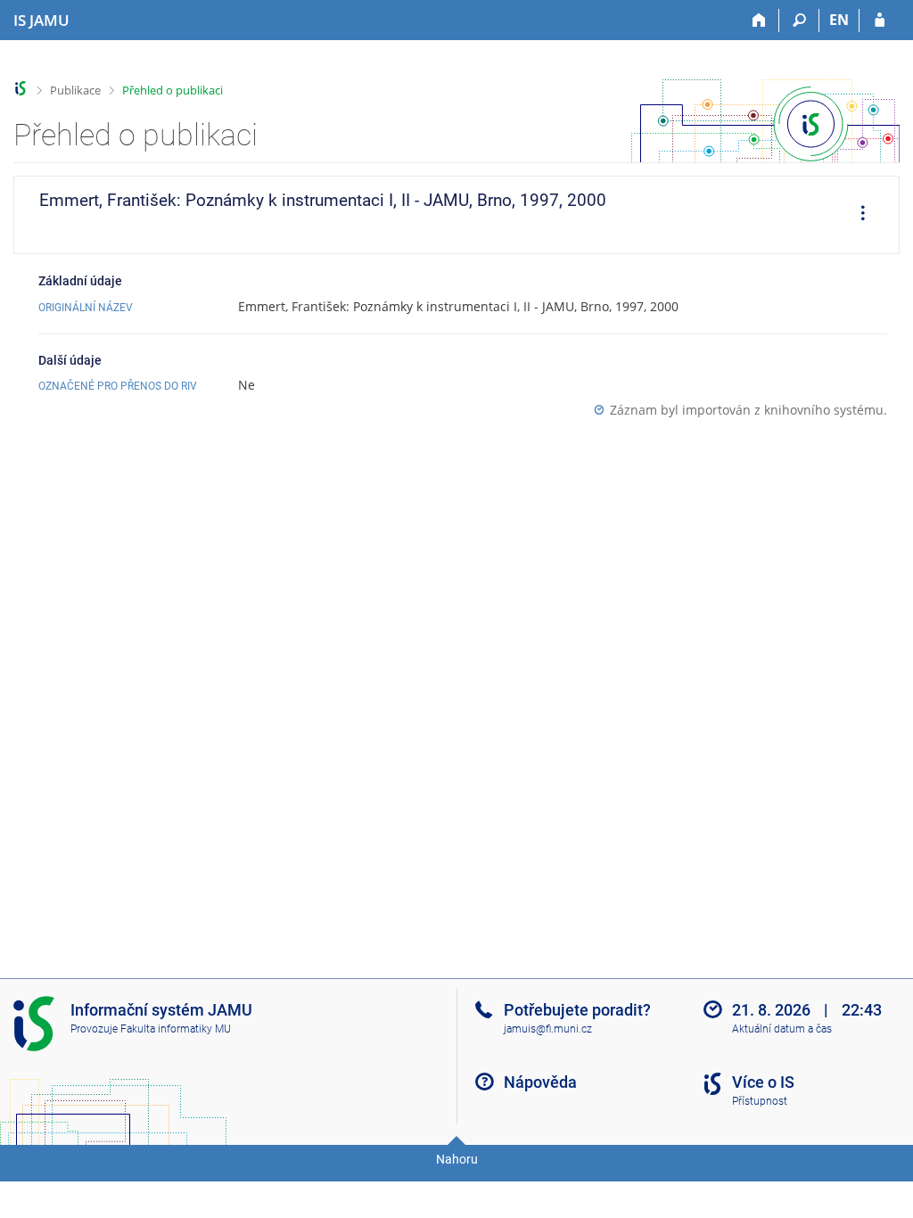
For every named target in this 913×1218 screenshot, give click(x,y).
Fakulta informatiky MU (175, 1029)
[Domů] (759, 20)
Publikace (75, 90)
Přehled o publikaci (172, 90)
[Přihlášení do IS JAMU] (880, 20)
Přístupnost (759, 1101)
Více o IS (763, 1082)
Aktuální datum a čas (782, 1029)
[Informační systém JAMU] (21, 88)
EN (839, 19)
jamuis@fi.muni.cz (548, 1029)
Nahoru (457, 1159)
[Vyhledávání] (799, 20)
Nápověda (540, 1082)
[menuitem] (857, 215)
